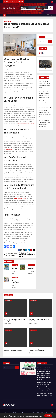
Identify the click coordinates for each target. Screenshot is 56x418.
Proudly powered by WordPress (10, 412)
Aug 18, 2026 (8, 323)
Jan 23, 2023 (15, 271)
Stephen (14, 273)
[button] (51, 15)
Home (32, 412)
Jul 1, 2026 (33, 353)
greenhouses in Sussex (20, 198)
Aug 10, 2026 (33, 323)
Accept (48, 415)
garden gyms (9, 149)
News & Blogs (44, 412)
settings (40, 416)
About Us (37, 412)
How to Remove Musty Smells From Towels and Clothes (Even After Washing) (14, 350)
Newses (24, 412)
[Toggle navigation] (48, 15)
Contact (51, 412)
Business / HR (7, 21)
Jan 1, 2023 (31, 271)
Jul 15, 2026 (8, 353)
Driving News (8, 300)
